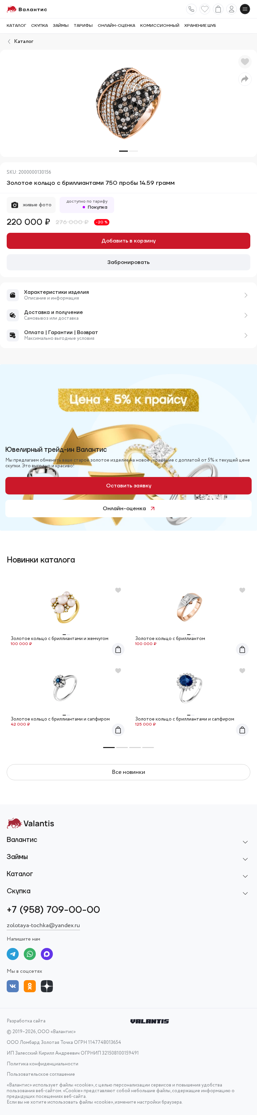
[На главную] (27, 9)
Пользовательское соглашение (41, 1074)
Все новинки (128, 772)
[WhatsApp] (30, 955)
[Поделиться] (245, 79)
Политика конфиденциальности (42, 1064)
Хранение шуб (200, 26)
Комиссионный (159, 26)
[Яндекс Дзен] (47, 987)
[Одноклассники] (30, 987)
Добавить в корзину (128, 240)
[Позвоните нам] (191, 9)
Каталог (16, 26)
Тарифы (83, 26)
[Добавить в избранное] (245, 61)
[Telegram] (13, 955)
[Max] (47, 955)
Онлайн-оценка (124, 508)
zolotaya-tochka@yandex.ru (43, 925)
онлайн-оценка (116, 26)
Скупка (39, 26)
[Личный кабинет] (231, 9)
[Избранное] (204, 9)
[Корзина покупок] (218, 9)
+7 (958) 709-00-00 (53, 910)
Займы (61, 26)
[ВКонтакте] (13, 987)
